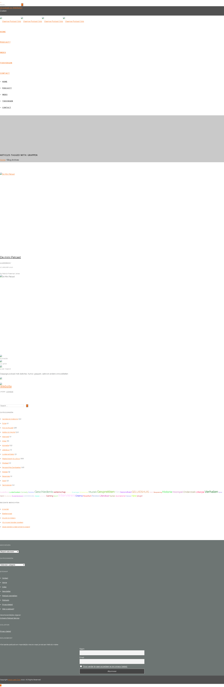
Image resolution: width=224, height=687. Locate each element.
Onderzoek (189, 492)
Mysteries (7, 496)
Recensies (6, 476)
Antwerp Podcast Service (9, 618)
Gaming (49, 496)
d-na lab (5, 509)
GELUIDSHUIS (140, 491)
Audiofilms (4, 492)
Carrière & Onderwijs (10, 419)
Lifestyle (200, 492)
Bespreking (158, 492)
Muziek (93, 492)
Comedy (24, 492)
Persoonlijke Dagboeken (11, 467)
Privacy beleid (5, 631)
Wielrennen (84, 492)
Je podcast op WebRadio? (11, 8)
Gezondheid (125, 492)
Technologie (7, 485)
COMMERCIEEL (29, 496)
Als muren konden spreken (12, 522)
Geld (151, 492)
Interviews (66, 495)
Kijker (4, 441)
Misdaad (5, 463)
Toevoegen (6, 63)
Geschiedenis (44, 491)
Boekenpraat (7, 514)
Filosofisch (87, 496)
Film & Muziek (7, 428)
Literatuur (6, 450)
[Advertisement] (112, 133)
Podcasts (5, 600)
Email (82, 657)
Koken (37, 496)
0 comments (5, 263)
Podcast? (5, 42)
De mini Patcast (10, 257)
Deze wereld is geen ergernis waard (16, 527)
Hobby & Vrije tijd (8, 432)
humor (112, 496)
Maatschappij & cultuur (11, 459)
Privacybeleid (7, 604)
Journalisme (120, 496)
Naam (82, 649)
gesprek (43, 496)
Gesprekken (106, 492)
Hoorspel (5, 437)
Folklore (128, 496)
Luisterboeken (14, 492)
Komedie (9, 392)
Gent (2, 496)
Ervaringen (75, 492)
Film (117, 492)
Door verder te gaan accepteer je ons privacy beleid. (105, 666)
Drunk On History (9, 518)
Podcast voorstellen (9, 596)
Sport (4, 481)
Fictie (4, 423)
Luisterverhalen (8, 454)
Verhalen (211, 492)
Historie (167, 491)
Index (3, 52)
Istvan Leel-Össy (14, 680)
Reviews (95, 496)
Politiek (5, 472)
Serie (220, 492)
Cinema (79, 496)
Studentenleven (17, 496)
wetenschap (59, 492)
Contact (5, 73)
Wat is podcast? (8, 609)
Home (3, 32)
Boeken (69, 492)
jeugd (139, 496)
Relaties (31, 492)
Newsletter (6, 591)
